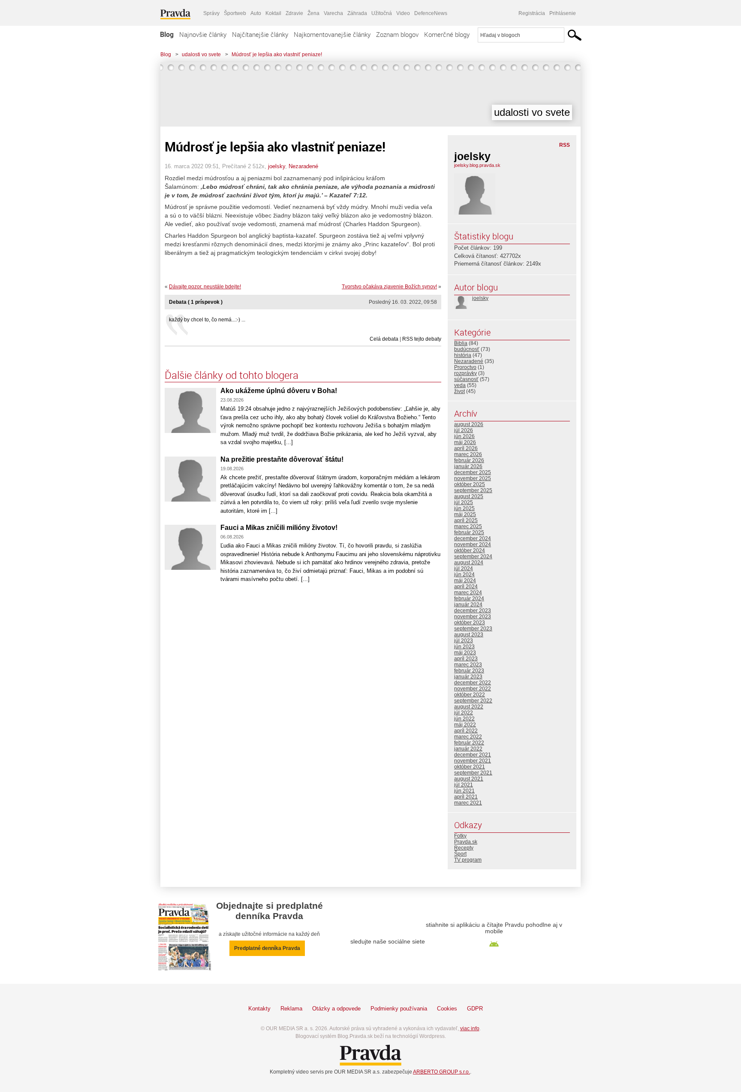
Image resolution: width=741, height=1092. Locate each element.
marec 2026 (468, 454)
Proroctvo (465, 367)
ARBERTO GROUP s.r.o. (441, 1072)
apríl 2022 (466, 731)
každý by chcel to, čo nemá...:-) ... (207, 320)
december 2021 (472, 755)
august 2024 (468, 563)
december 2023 (472, 611)
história (462, 355)
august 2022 (468, 707)
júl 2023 (463, 641)
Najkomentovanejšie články (332, 34)
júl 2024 (463, 569)
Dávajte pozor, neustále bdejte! (205, 287)
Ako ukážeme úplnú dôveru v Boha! (278, 390)
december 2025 (472, 472)
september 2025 (473, 490)
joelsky (276, 166)
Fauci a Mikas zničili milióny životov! (278, 527)
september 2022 (473, 701)
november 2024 (472, 544)
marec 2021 (468, 803)
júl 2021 (463, 785)
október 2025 (469, 484)
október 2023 (469, 623)
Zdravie (294, 13)
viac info (469, 1028)
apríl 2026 (466, 448)
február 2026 (469, 460)
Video (403, 13)
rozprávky (465, 373)
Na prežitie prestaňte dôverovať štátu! (281, 459)
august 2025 (468, 496)
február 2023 (469, 671)
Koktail (273, 13)
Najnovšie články (202, 34)
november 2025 (472, 478)
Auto (255, 13)
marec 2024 (468, 593)
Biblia (460, 343)
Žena (313, 13)
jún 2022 (464, 719)
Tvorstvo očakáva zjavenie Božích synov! (389, 287)
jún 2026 (464, 436)
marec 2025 (468, 526)
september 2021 (473, 773)
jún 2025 (464, 508)
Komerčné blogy (447, 34)
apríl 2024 (466, 587)
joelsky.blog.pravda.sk (477, 165)
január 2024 (468, 605)
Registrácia (531, 13)
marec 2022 (468, 737)
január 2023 (468, 677)
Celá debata (384, 339)
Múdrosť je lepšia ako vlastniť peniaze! (277, 54)
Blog (167, 34)
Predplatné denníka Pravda (267, 948)
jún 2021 (464, 791)
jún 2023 (464, 647)
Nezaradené (303, 166)
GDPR (475, 1008)
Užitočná (381, 13)
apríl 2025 (466, 520)
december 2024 (472, 538)
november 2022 (472, 689)
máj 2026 (465, 442)
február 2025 (469, 532)
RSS (564, 145)
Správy (211, 13)
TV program (468, 860)
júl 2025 (463, 502)
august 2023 (468, 635)
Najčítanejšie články (260, 34)
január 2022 (468, 749)
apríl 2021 (466, 797)
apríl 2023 (466, 659)
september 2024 (473, 557)
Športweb (235, 13)
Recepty (463, 848)
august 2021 (468, 779)
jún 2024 (464, 575)
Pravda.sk (465, 842)
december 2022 (472, 683)
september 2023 (473, 629)
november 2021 (472, 761)
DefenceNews (430, 13)
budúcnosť (466, 349)
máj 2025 (465, 514)
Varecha (333, 13)
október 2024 (469, 551)
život (459, 391)
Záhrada (357, 13)
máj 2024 (465, 581)
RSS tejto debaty (421, 339)
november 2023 (472, 617)
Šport (460, 854)
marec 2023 (468, 665)
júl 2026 (463, 430)
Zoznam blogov (397, 34)
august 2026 (468, 424)
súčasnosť (466, 379)
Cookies (447, 1008)
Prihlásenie (562, 13)
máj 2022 (465, 725)
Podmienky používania (398, 1008)
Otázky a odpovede (336, 1008)
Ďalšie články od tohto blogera (231, 375)
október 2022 (469, 695)
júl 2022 (463, 713)
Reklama (291, 1008)
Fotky (460, 836)
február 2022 (469, 743)
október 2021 (469, 767)
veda (460, 385)
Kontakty (259, 1008)
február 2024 (469, 599)
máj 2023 (465, 653)
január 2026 (468, 466)
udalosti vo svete (201, 54)
